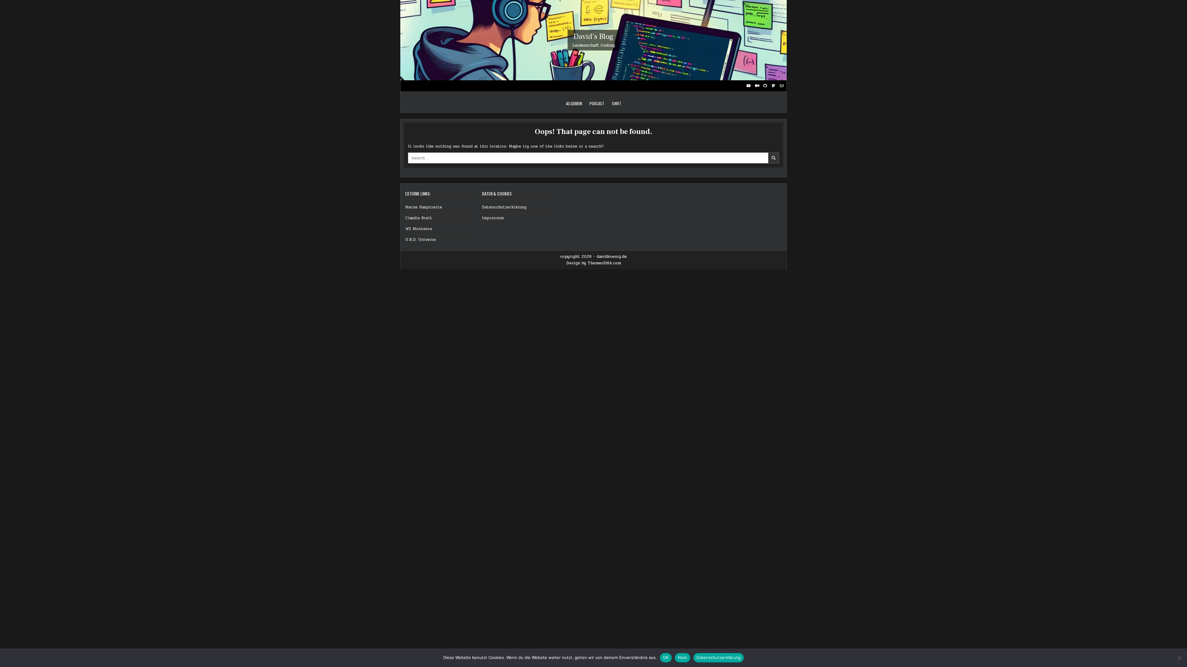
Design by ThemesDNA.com (593, 263)
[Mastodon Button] (773, 85)
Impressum (493, 218)
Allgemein (574, 103)
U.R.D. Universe (420, 240)
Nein (682, 657)
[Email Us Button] (781, 85)
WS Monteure (418, 229)
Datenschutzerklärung (504, 207)
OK (666, 657)
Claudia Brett (418, 218)
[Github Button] (765, 85)
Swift (616, 103)
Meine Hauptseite (423, 207)
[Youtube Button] (748, 85)
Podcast (596, 103)
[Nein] (1179, 658)
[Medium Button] (756, 85)
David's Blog (593, 36)
